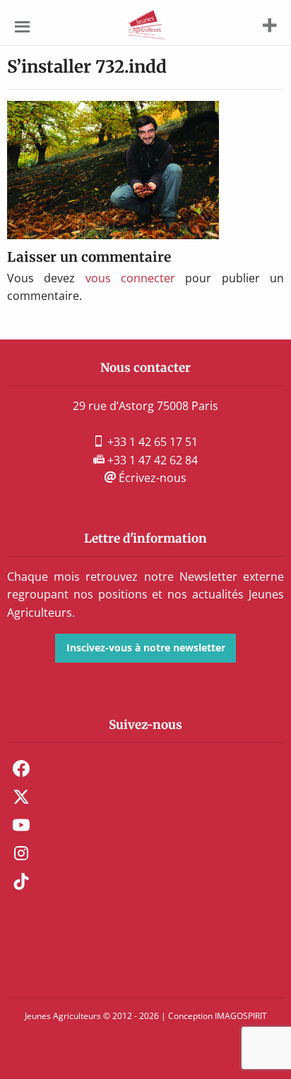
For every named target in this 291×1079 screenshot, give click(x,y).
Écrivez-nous (151, 478)
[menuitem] (145, 768)
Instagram (21, 853)
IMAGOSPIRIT (241, 1016)
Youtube (21, 825)
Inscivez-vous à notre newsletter (145, 647)
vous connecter (130, 278)
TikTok (21, 881)
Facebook (21, 768)
